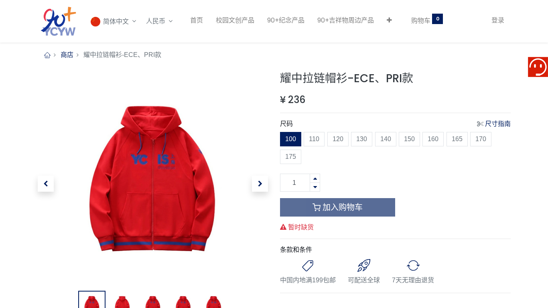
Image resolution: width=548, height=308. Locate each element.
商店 (67, 54)
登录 (497, 20)
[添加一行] (315, 178)
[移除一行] (315, 187)
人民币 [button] (156, 21)
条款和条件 (296, 249)
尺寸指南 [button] (498, 123)
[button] (389, 20)
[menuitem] (196, 20)
